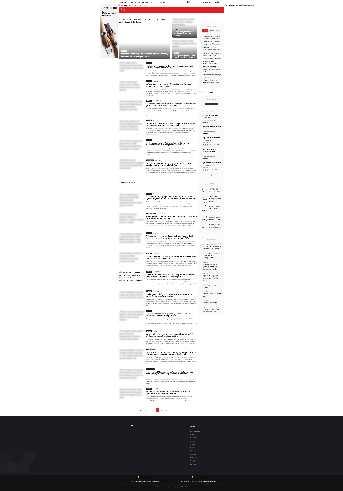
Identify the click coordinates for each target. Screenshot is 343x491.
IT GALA (192, 434)
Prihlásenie (206, 2)
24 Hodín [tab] (205, 31)
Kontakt (193, 464)
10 (162, 410)
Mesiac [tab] (218, 31)
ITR (155, 2)
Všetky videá (211, 104)
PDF (151, 2)
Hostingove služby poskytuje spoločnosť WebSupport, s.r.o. (198, 481)
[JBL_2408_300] (211, 92)
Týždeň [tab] (212, 31)
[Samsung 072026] (158, 184)
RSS (191, 451)
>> (175, 410)
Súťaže (192, 444)
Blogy (192, 448)
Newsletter (162, 2)
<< (141, 410)
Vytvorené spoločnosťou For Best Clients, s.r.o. (145, 481)
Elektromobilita (143, 2)
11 (166, 410)
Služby (217, 2)
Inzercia (193, 454)
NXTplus (193, 441)
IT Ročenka (193, 438)
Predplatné (132, 2)
